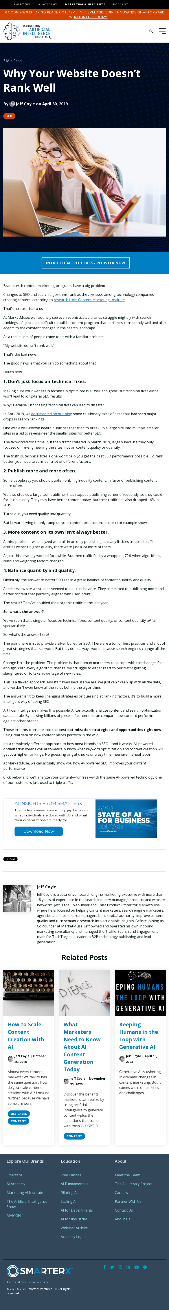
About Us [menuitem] (122, 1219)
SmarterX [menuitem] (14, 1175)
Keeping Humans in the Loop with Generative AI (138, 1035)
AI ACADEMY (47, 4)
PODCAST (121, 4)
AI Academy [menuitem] (16, 1183)
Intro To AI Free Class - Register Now (85, 263)
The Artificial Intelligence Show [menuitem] (27, 1204)
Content (18, 1121)
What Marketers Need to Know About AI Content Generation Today (82, 1047)
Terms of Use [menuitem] (16, 1282)
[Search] (151, 31)
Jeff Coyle (25, 103)
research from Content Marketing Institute (89, 299)
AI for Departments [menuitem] (77, 1210)
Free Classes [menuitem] (71, 1175)
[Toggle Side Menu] (162, 30)
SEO (9, 116)
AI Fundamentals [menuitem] (74, 1183)
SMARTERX (21, 4)
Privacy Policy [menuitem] (38, 1282)
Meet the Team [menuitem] (127, 1175)
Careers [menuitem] (121, 1192)
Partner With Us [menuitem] (128, 1201)
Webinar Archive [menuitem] (74, 1227)
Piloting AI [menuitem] (69, 1192)
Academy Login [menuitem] (73, 1236)
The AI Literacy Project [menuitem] (133, 1183)
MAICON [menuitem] (14, 1215)
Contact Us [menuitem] (124, 1210)
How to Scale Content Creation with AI (26, 1035)
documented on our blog (51, 413)
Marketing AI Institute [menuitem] (25, 1192)
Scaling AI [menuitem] (69, 1201)
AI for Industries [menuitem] (74, 1219)
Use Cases (19, 1114)
